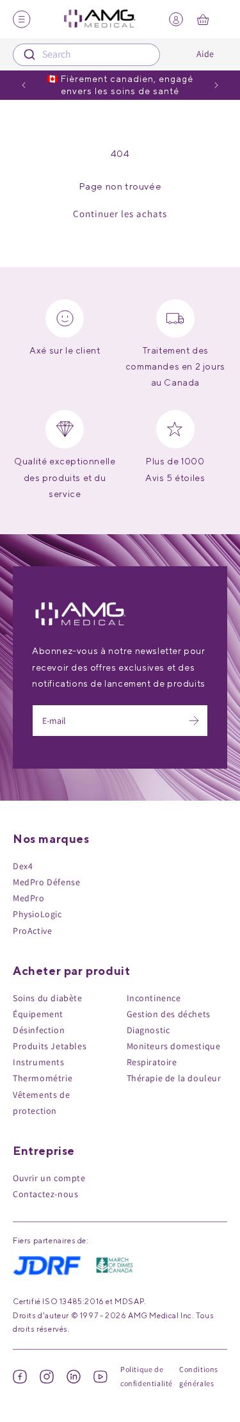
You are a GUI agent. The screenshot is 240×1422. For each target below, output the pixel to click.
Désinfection (39, 1030)
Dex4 (23, 866)
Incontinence (154, 998)
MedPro (29, 898)
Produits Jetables (49, 1046)
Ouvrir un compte (49, 1178)
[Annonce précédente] (24, 85)
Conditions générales (198, 1376)
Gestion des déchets (169, 1014)
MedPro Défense (46, 882)
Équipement (38, 1014)
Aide (205, 54)
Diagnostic (148, 1030)
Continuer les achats (120, 214)
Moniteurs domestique (174, 1046)
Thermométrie (42, 1078)
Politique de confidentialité (146, 1376)
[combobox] (86, 55)
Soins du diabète (48, 998)
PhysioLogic (37, 914)
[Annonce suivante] (216, 85)
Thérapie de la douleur (174, 1078)
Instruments (39, 1062)
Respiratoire (152, 1062)
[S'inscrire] (194, 721)
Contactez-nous (45, 1194)
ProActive (32, 930)
